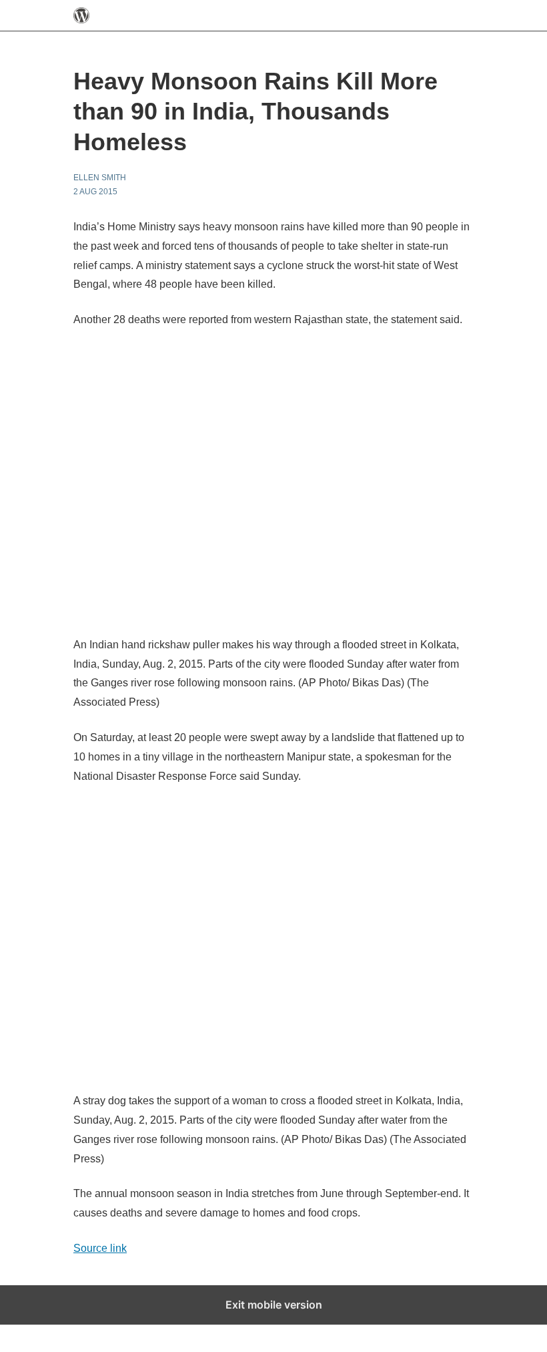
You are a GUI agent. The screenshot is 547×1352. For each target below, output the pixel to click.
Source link (100, 1248)
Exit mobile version (273, 1304)
